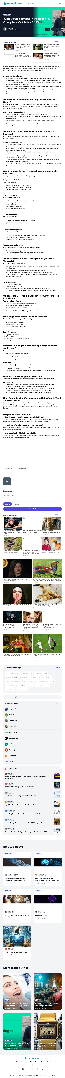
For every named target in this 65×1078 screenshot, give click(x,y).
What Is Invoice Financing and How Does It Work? (20, 796)
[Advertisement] (32, 452)
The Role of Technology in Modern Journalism (19, 787)
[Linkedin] (42, 1069)
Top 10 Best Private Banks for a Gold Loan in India (20, 805)
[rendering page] (13, 3)
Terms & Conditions (47, 1062)
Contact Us (15, 1062)
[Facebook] (23, 1069)
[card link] (57, 776)
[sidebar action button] (60, 4)
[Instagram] (37, 1069)
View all (58, 667)
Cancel (17, 504)
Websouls (42, 407)
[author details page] (5, 29)
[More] (60, 29)
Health (7, 1000)
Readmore (16, 482)
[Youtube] (32, 1069)
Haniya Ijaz (11, 28)
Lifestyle (38, 1040)
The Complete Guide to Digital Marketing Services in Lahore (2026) (26, 832)
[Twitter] (27, 1069)
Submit (7, 504)
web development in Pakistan (22, 67)
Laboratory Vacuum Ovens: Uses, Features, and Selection (23, 814)
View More (32, 509)
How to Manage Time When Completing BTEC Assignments (24, 823)
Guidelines (24, 1062)
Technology (7, 14)
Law (37, 1000)
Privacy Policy (34, 1062)
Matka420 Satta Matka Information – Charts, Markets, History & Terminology (25, 777)
